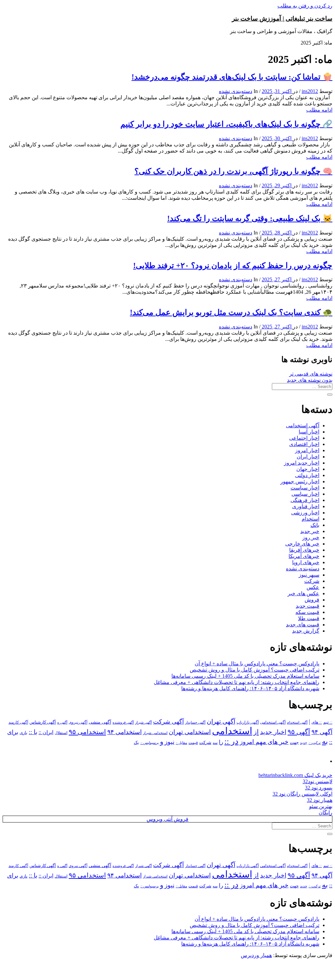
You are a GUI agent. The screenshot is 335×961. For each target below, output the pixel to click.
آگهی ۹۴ (321, 732)
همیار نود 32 (319, 800)
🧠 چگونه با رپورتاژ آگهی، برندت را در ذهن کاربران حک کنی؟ (233, 171)
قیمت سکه (307, 612)
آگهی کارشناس (42, 722)
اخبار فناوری (305, 506)
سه (215, 743)
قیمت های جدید (302, 624)
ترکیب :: (315, 743)
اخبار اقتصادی (304, 444)
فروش (312, 599)
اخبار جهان (307, 469)
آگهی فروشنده (123, 722)
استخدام (310, 519)
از (256, 731)
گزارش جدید (305, 631)
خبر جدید (309, 531)
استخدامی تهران (190, 732)
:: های (316, 722)
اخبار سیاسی (305, 494)
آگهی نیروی (78, 722)
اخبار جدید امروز (301, 463)
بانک (314, 525)
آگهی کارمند (18, 722)
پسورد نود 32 (318, 787)
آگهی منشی (100, 722)
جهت (294, 742)
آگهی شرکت (168, 721)
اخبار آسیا (309, 431)
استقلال (61, 732)
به (325, 741)
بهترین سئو (320, 806)
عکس (313, 587)
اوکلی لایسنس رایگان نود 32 (302, 794)
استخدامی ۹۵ (87, 731)
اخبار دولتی (307, 475)
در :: (231, 741)
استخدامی (232, 731)
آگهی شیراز (143, 722)
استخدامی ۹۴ (124, 732)
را (221, 742)
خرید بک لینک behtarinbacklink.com (295, 775)
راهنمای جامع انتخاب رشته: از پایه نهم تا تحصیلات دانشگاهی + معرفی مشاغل (236, 682)
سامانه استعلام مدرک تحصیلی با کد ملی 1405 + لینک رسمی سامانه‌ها (245, 676)
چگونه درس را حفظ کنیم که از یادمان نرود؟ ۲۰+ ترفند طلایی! (232, 265)
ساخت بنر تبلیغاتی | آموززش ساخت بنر (282, 18)
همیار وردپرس (256, 955)
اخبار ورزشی (305, 512)
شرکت (311, 581)
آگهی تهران (221, 721)
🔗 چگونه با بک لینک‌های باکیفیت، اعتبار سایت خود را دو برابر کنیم (226, 124)
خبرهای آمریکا (304, 556)
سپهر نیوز (309, 575)
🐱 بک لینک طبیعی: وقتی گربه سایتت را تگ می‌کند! (249, 218)
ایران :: (46, 732)
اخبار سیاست (305, 487)
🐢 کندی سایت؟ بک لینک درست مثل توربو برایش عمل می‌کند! (231, 312)
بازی (23, 732)
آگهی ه (62, 722)
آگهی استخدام (297, 722)
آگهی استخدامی (302, 425)
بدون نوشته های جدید (309, 380)
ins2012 (310, 91)
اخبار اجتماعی (304, 438)
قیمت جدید (307, 606)
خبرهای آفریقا (304, 550)
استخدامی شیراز (155, 733)
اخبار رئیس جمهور (299, 481)
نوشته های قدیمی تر (310, 374)
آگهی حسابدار (195, 722)
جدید (303, 743)
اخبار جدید (273, 732)
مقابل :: (181, 743)
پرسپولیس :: (149, 743)
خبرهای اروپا (305, 562)
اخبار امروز (307, 450)
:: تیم (327, 722)
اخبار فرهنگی (305, 500)
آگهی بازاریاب (248, 722)
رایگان (325, 812)
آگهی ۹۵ (299, 731)
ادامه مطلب (319, 110)
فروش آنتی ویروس (167, 819)
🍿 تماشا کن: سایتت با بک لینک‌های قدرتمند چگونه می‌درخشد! (232, 77)
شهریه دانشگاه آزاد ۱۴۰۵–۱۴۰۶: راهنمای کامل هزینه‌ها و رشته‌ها (250, 688)
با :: (33, 732)
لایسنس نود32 (317, 781)
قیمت (193, 743)
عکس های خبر (303, 593)
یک (136, 742)
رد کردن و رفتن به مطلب (304, 6)
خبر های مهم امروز (264, 741)
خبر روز (310, 537)
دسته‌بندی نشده (235, 91)
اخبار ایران (308, 456)
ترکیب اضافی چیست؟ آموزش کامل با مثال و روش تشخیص (254, 670)
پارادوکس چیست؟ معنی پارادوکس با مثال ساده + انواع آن (257, 663)
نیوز (169, 741)
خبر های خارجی (302, 543)
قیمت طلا (308, 618)
